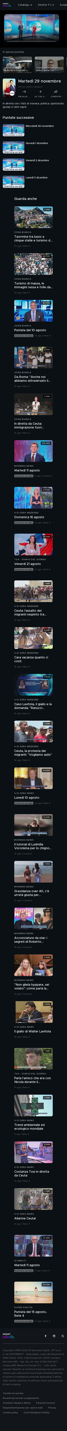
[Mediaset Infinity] (7, 5)
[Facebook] (45, 1336)
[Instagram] (54, 1336)
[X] (62, 1336)
